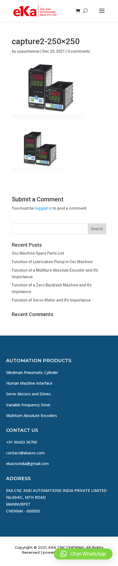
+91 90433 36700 (21, 442)
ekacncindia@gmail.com (27, 463)
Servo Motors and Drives (28, 393)
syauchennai (28, 51)
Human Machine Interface (29, 383)
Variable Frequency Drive (28, 404)
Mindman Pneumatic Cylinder (32, 372)
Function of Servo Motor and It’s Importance (51, 300)
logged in (43, 208)
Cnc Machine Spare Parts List (38, 253)
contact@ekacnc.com (25, 452)
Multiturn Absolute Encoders (31, 415)
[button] (83, 553)
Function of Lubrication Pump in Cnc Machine (52, 262)
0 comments (79, 51)
